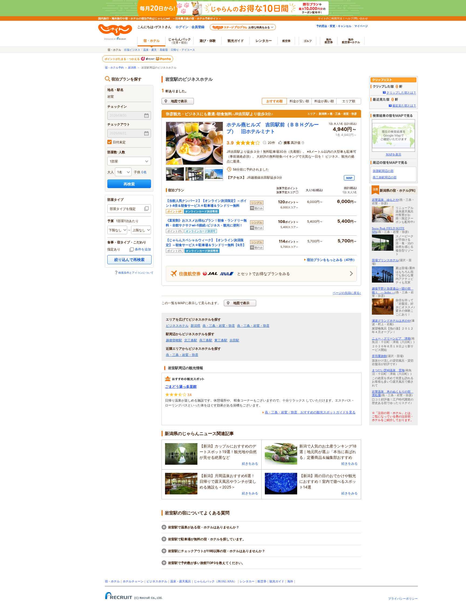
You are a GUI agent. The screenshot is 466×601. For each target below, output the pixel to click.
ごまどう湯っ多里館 (181, 387)
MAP (349, 177)
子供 (137, 172)
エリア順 (348, 101)
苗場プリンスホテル (385, 260)
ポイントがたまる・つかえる (122, 58)
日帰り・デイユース (183, 49)
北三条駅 (190, 340)
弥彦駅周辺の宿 (383, 170)
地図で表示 (179, 101)
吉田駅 (234, 340)
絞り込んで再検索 (129, 259)
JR (219, 581)
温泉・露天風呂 (180, 581)
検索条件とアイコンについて (135, 272)
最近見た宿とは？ (404, 105)
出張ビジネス (132, 49)
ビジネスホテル (177, 325)
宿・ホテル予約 (114, 67)
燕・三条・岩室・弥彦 (219, 325)
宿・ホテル (112, 581)
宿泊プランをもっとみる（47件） (331, 260)
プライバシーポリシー (403, 598)
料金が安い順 (299, 101)
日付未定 (119, 142)
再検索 (129, 184)
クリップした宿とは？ (401, 92)
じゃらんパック (179, 40)
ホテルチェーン (133, 581)
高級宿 (164, 49)
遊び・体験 (208, 41)
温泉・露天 (150, 49)
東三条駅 (220, 340)
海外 (329, 41)
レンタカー (264, 41)
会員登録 (197, 27)
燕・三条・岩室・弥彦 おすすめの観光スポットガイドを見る (310, 412)
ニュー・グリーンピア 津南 (391, 338)
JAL (224, 581)
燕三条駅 (205, 340)
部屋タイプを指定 (123, 209)
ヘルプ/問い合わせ (356, 18)
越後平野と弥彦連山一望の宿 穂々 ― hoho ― (392, 290)
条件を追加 (143, 249)
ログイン (182, 27)
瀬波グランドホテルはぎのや (391, 320)
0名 (144, 172)
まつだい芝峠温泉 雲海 (388, 370)
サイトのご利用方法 (330, 18)
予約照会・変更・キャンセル (333, 26)
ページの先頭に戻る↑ (347, 292)
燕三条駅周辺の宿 (384, 177)
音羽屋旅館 (379, 356)
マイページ (361, 26)
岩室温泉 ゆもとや (385, 199)
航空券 (286, 40)
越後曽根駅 (174, 340)
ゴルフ (308, 40)
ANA (230, 581)
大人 (110, 172)
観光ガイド (276, 581)
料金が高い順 (324, 101)
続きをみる (250, 463)
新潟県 (132, 67)
